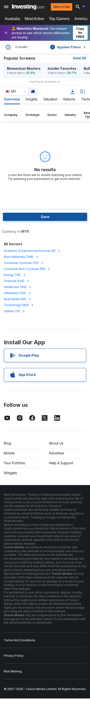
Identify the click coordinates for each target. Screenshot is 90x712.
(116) (12, 275)
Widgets (10, 473)
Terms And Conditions (19, 640)
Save (45, 217)
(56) (15, 299)
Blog (7, 443)
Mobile (9, 453)
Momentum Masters (24, 68)
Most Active (34, 19)
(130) (15, 293)
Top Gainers (59, 19)
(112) (21, 263)
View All (79, 58)
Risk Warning (13, 671)
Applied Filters (66, 47)
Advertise (56, 453)
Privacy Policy (14, 655)
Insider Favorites (62, 68)
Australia (12, 19)
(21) (12, 311)
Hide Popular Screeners (43, 81)
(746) (18, 257)
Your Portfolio (14, 463)
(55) (24, 269)
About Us (56, 443)
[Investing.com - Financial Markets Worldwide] (28, 7)
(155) (15, 287)
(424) (14, 281)
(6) (29, 251)
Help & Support (61, 463)
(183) (16, 305)
